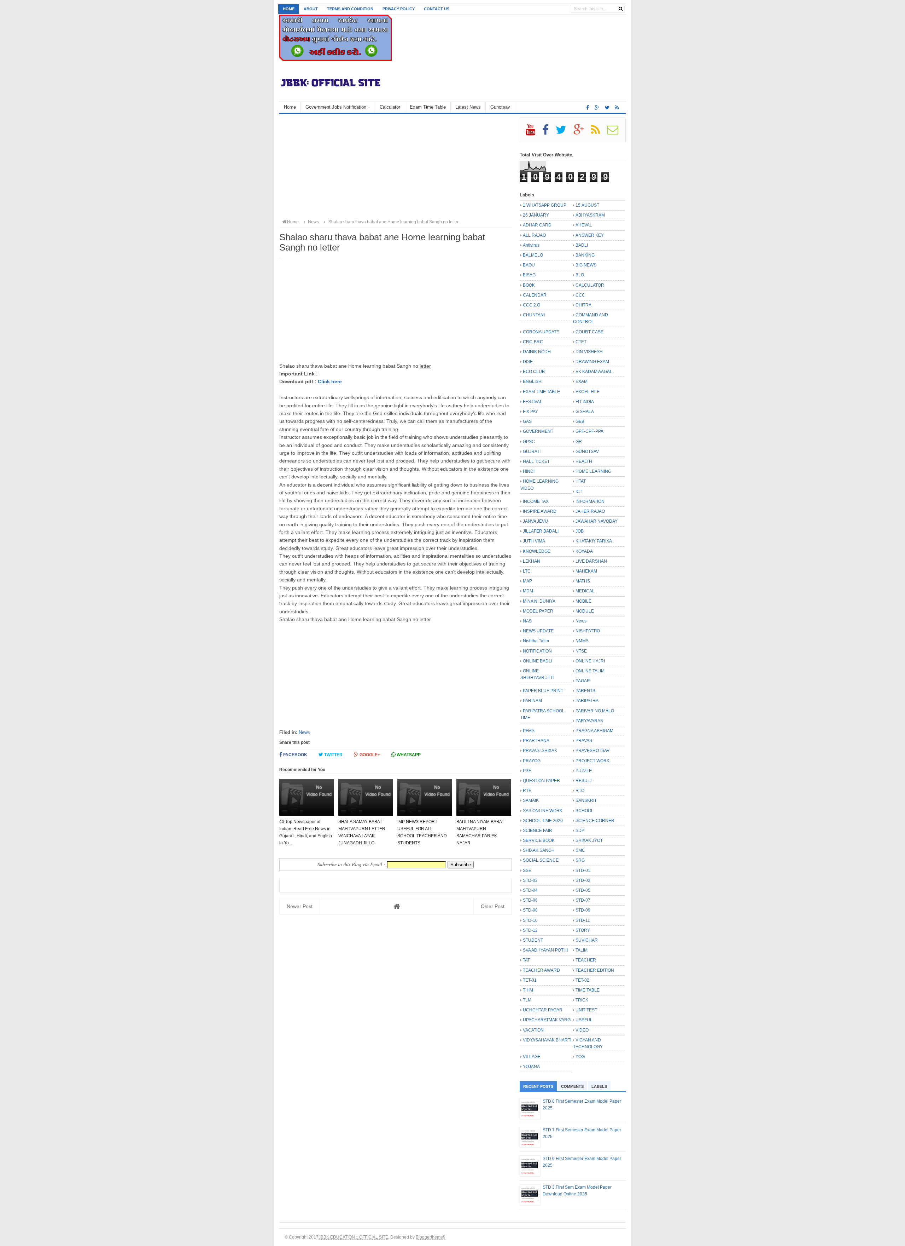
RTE (527, 790)
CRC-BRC (533, 341)
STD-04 (530, 890)
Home (288, 9)
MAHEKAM (586, 571)
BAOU (529, 265)
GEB (580, 421)
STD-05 (583, 890)
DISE (528, 361)
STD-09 (583, 910)
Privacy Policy (399, 9)
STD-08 (530, 910)
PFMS (529, 730)
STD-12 (530, 930)
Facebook (294, 754)
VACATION (533, 1030)
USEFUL (584, 1019)
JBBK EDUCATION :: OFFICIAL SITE (353, 1237)
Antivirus (531, 245)
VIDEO (582, 1030)
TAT (526, 960)
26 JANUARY (536, 215)
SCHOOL (585, 810)
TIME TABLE (588, 990)
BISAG (529, 274)
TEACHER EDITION (595, 970)
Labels (599, 1086)
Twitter (333, 754)
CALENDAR (535, 295)
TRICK (582, 1000)
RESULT (584, 780)
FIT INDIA (585, 401)
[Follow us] (607, 108)
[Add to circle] (596, 108)
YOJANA (531, 1066)
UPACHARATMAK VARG (547, 1019)
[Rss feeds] (617, 108)
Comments (572, 1086)
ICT (579, 491)
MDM (528, 590)
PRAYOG (532, 760)
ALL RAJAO (534, 235)
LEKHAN (531, 561)
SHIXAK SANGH (539, 850)
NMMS (582, 640)
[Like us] (587, 108)
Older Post (492, 906)
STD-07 (583, 900)
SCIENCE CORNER (595, 820)
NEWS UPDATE (538, 630)
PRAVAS (584, 740)
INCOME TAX (536, 501)
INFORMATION (590, 501)
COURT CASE (589, 331)
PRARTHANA (536, 740)
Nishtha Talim (536, 640)
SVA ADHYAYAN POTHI (545, 950)
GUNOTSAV (587, 451)
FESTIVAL (532, 401)
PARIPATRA (587, 700)
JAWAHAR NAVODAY (597, 521)
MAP (527, 581)
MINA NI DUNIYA (539, 601)
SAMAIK (531, 800)
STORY (583, 930)
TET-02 (582, 980)
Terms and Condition (350, 9)
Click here (330, 381)
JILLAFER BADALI (541, 531)
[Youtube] (533, 132)
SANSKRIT (586, 800)
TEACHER (586, 960)
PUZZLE (584, 770)
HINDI (529, 471)
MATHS (583, 581)
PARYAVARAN (589, 720)
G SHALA (585, 411)
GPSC (529, 441)
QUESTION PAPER (541, 780)
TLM (527, 1000)
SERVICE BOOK (539, 840)
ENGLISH (532, 381)
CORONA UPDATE (541, 331)
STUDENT (533, 940)
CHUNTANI (534, 314)
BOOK (529, 285)
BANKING (585, 255)
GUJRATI (532, 451)
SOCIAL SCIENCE (541, 860)
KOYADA (584, 551)
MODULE (585, 611)
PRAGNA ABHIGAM (594, 730)
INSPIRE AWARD (539, 511)
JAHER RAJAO (590, 511)
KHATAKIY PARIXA (594, 541)
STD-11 (583, 920)
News (304, 732)
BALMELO (533, 255)
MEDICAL (585, 590)
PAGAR (583, 680)
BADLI (582, 245)
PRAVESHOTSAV (592, 750)
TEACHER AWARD (541, 970)
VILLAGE (532, 1056)
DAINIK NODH (537, 351)
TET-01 (530, 980)
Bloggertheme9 (430, 1237)
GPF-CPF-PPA (589, 431)
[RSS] (598, 132)
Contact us (436, 9)
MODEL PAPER (538, 611)
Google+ (369, 754)
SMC (580, 850)
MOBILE (583, 601)
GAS (527, 421)
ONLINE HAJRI (590, 661)
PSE (527, 770)
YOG (580, 1056)
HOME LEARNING (593, 471)
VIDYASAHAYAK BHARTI (547, 1040)
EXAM (582, 381)
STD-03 (583, 880)
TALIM (582, 950)
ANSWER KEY (590, 235)
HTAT (581, 481)
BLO (580, 274)
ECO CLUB (534, 371)
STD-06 (530, 900)
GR (579, 441)
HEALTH (584, 461)
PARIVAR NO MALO (595, 710)
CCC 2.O (531, 305)
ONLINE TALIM (590, 670)
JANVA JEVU (535, 521)
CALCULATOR (590, 285)
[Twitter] (564, 132)
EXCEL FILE (588, 391)
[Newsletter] (615, 132)
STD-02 (530, 880)
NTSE (581, 651)
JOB (580, 531)
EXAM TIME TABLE (541, 391)
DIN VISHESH (589, 351)
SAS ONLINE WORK (542, 810)
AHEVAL (584, 225)
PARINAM (532, 700)
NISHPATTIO (588, 630)
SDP (580, 830)
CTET (581, 341)
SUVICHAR (587, 940)
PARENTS (585, 690)
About (311, 9)
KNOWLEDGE (536, 551)
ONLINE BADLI (537, 661)
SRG (580, 860)
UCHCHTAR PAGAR (542, 1009)
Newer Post (300, 906)
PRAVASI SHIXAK (540, 750)
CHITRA (583, 305)
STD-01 (583, 870)
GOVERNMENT (538, 431)
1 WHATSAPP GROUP (544, 205)
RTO (580, 790)
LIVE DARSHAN (591, 561)
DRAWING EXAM (592, 361)
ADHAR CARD (537, 225)
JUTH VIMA (534, 541)
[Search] (621, 8)
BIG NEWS (586, 265)
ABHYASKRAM (590, 215)
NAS (527, 621)
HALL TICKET (536, 461)
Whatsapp (408, 754)
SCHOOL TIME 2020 (543, 820)
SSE (527, 870)
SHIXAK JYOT (589, 840)
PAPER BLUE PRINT (543, 690)
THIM (528, 990)
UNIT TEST (586, 1009)
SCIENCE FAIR (537, 830)
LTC (527, 571)
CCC (580, 295)
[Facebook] (548, 132)
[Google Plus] (581, 132)
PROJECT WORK (592, 760)
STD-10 (530, 920)
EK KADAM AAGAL (594, 371)
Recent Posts (538, 1086)
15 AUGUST (587, 205)
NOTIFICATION (537, 651)
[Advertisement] (395, 167)
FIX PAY (530, 411)
